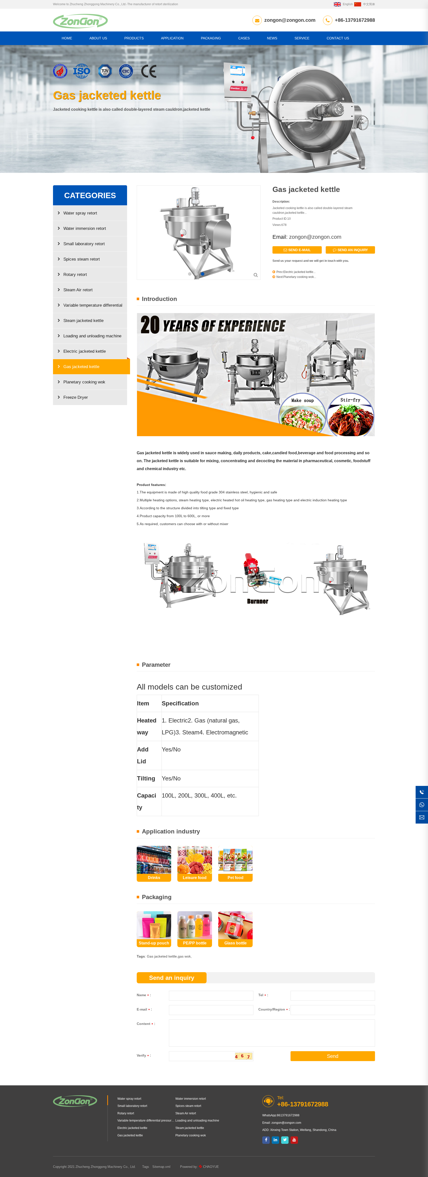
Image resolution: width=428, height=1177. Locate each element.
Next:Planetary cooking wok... (296, 277)
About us (98, 38)
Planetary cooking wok (84, 382)
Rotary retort (75, 274)
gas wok (184, 956)
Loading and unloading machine (92, 336)
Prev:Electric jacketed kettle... (296, 272)
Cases (244, 38)
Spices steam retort (81, 259)
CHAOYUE (211, 1167)
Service (301, 38)
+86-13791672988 (355, 20)
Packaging (211, 38)
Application (172, 38)
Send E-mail (299, 250)
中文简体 (369, 4)
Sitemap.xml (161, 1167)
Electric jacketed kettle (84, 351)
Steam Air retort (78, 290)
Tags (145, 1167)
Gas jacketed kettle (81, 366)
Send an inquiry (353, 250)
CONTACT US (338, 38)
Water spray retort (80, 213)
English (348, 4)
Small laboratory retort (84, 243)
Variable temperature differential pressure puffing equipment (90, 308)
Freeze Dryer (75, 397)
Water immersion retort (84, 228)
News (272, 38)
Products (134, 38)
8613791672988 (288, 1115)
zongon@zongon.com (290, 20)
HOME (67, 38)
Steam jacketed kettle (83, 320)
